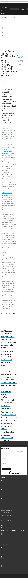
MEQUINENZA (4, 7)
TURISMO (15, 23)
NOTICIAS (22, 23)
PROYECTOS (3, 10)
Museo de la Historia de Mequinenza (9, 193)
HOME (2, 5)
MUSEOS (14, 17)
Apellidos (4, 463)
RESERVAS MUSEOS (6, 17)
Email (4, 453)
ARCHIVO (3, 13)
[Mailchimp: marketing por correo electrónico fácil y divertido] (14, 474)
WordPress (23, 576)
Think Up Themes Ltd (10, 576)
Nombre (4, 458)
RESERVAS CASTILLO (6, 23)
